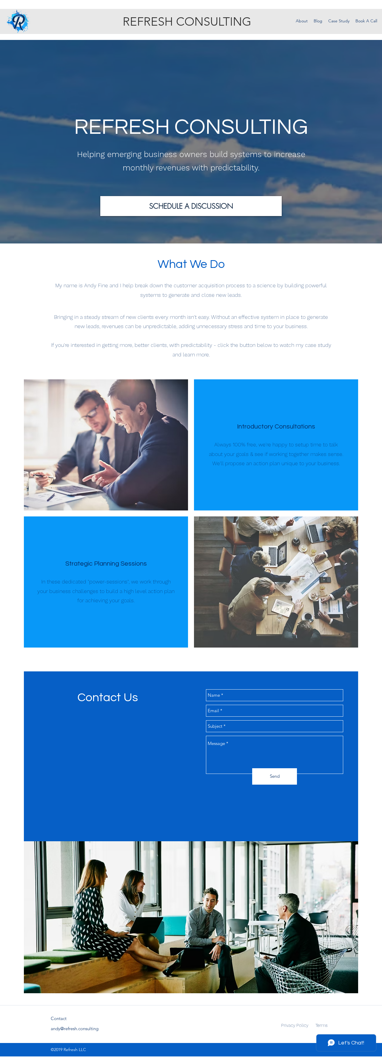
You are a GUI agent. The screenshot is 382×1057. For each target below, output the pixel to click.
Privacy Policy (294, 1025)
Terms (321, 1025)
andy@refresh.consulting (74, 1028)
